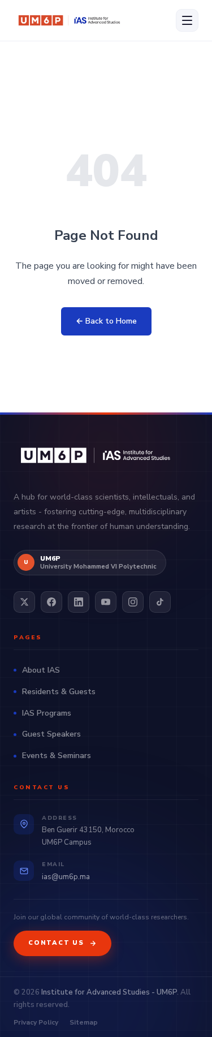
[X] (24, 602)
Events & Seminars (56, 755)
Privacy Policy (36, 1022)
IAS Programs (46, 713)
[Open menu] (187, 20)
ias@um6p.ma (66, 877)
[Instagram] (133, 602)
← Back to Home (106, 321)
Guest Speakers (51, 734)
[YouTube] (105, 602)
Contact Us (56, 943)
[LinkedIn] (78, 602)
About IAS (41, 670)
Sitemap (84, 1022)
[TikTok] (160, 602)
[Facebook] (51, 602)
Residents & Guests (59, 691)
